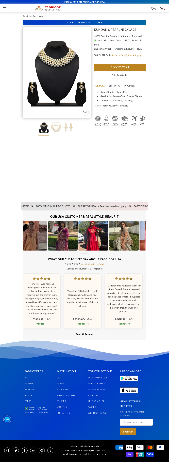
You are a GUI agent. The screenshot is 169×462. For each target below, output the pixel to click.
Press (28, 401)
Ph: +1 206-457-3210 (96, 454)
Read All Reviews (84, 334)
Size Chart (62, 389)
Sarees (92, 407)
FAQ (58, 377)
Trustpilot (83, 268)
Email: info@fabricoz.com (74, 454)
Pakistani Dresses (97, 377)
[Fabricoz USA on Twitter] (17, 450)
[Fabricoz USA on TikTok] (50, 450)
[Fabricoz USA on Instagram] (8, 450)
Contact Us (63, 413)
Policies (61, 401)
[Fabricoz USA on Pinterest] (42, 450)
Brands (29, 383)
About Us (61, 407)
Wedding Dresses (98, 413)
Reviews (29, 389)
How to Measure (65, 395)
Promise (129, 85)
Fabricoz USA (29, 16)
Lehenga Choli (96, 401)
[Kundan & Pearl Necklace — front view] (57, 72)
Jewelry (42, 16)
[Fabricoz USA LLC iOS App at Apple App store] (129, 395)
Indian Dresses (96, 383)
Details (100, 85)
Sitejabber (97, 268)
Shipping (114, 85)
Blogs (28, 395)
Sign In (28, 377)
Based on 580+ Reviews (92, 264)
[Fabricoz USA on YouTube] (34, 450)
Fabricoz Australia (91, 446)
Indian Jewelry (109, 105)
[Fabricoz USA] (48, 8)
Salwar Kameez (96, 389)
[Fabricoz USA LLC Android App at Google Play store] (130, 383)
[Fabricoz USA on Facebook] (25, 450)
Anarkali (93, 395)
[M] (5, 8)
